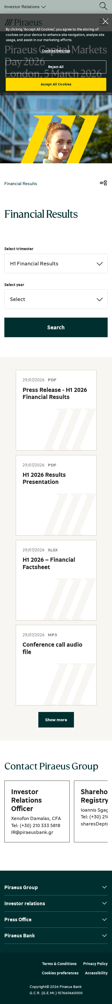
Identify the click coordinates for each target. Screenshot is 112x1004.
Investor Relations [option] (22, 7)
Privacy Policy (95, 963)
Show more (56, 720)
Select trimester (18, 248)
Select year (14, 284)
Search (56, 327)
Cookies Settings (56, 50)
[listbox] (24, 6)
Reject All (56, 66)
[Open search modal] (103, 6)
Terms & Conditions (59, 963)
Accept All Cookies (56, 84)
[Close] (105, 21)
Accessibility (96, 973)
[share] (103, 183)
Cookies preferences (60, 973)
